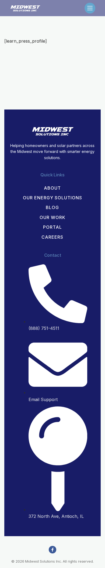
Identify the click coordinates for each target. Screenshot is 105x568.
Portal (52, 227)
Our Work (52, 217)
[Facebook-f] (52, 549)
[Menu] (90, 8)
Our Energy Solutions (52, 197)
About (52, 188)
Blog (52, 207)
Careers (52, 237)
